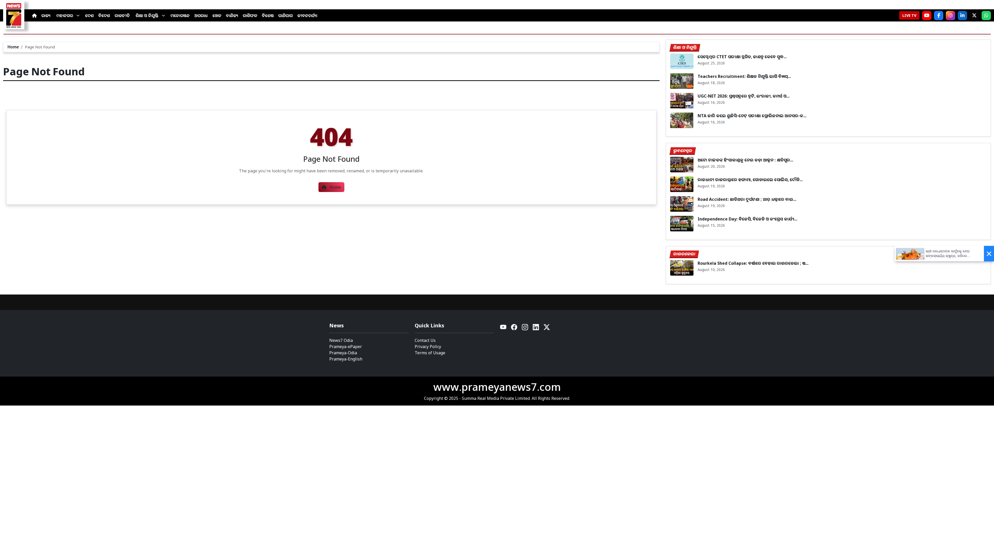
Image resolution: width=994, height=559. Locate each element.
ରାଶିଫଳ (250, 15)
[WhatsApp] (986, 15)
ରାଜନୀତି (122, 15)
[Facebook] (938, 15)
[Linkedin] (536, 328)
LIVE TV (909, 15)
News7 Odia (341, 340)
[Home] (34, 15)
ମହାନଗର (64, 15)
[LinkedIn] (962, 15)
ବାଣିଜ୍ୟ (232, 15)
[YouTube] (503, 328)
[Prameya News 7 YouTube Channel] (926, 15)
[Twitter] (547, 328)
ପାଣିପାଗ (285, 15)
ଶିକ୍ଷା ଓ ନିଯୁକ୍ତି (147, 15)
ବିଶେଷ (268, 15)
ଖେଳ (217, 15)
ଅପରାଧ (201, 15)
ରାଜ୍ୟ (45, 15)
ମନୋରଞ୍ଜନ (180, 15)
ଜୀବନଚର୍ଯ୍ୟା (307, 15)
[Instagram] (950, 15)
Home (13, 46)
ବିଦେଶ (104, 15)
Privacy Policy (428, 346)
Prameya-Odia (343, 353)
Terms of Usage (430, 353)
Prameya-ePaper (345, 346)
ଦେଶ (89, 15)
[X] (974, 15)
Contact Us (425, 340)
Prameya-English (345, 359)
